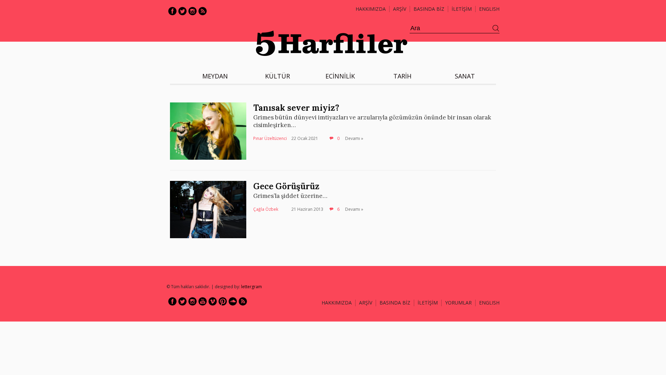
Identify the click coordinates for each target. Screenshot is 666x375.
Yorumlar (458, 302)
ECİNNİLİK (340, 76)
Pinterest (223, 301)
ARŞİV (399, 9)
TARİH (402, 76)
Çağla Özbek (265, 209)
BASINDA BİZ (428, 9)
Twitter (182, 11)
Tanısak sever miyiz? (296, 107)
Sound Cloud (233, 301)
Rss (202, 11)
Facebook (172, 11)
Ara (496, 28)
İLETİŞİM (462, 9)
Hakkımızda (371, 9)
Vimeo (212, 301)
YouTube (202, 301)
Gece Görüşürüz (286, 186)
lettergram (251, 287)
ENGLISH (489, 9)
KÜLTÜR (277, 76)
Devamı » (354, 138)
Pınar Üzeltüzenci (270, 138)
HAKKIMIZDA (337, 302)
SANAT (465, 76)
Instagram (192, 11)
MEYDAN (215, 76)
